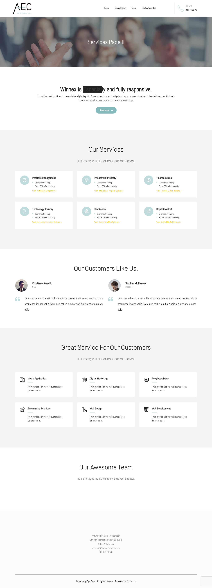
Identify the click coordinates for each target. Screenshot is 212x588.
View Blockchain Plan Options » (107, 222)
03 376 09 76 (191, 10)
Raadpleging (120, 8)
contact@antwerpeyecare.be (106, 548)
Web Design (96, 408)
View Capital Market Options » (168, 222)
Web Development (161, 408)
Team (133, 8)
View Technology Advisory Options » (47, 222)
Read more (104, 110)
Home (106, 8)
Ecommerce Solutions (39, 408)
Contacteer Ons (149, 8)
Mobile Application (37, 378)
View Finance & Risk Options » (169, 190)
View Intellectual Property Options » (109, 190)
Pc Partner (131, 581)
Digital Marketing (99, 378)
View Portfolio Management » (44, 190)
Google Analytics (160, 378)
